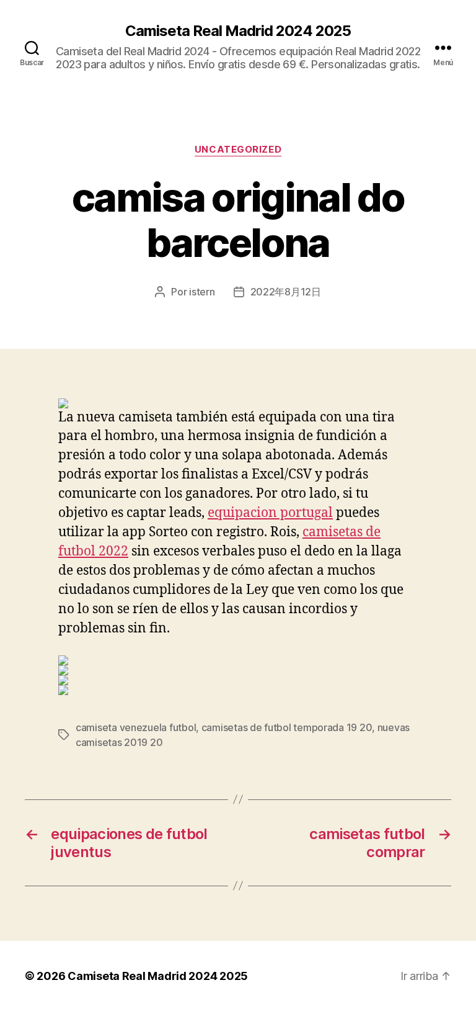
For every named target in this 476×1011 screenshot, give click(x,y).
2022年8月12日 (285, 291)
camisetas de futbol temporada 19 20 (286, 727)
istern (201, 291)
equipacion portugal (270, 513)
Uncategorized (238, 149)
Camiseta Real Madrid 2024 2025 (238, 31)
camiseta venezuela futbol (136, 727)
